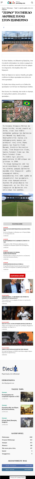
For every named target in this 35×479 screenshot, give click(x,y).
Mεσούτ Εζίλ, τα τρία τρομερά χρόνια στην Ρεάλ (17, 323)
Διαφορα (5, 227)
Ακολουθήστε (28, 469)
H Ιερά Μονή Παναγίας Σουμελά (13, 264)
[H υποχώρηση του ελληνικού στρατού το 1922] (27, 397)
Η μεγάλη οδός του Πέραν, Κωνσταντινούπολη (11, 253)
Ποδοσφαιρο (10, 8)
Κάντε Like (29, 465)
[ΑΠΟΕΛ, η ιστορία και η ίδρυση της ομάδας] (17, 339)
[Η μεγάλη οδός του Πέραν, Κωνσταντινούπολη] (27, 410)
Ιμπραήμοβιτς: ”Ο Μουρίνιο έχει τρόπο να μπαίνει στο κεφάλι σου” (15, 297)
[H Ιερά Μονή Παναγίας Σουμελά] (27, 422)
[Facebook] (4, 27)
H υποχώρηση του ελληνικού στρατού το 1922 (16, 241)
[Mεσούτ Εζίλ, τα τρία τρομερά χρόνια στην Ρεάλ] (17, 313)
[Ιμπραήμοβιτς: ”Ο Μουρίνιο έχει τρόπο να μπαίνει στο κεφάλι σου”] (17, 286)
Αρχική (4, 8)
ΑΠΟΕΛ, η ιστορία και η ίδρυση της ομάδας (15, 349)
